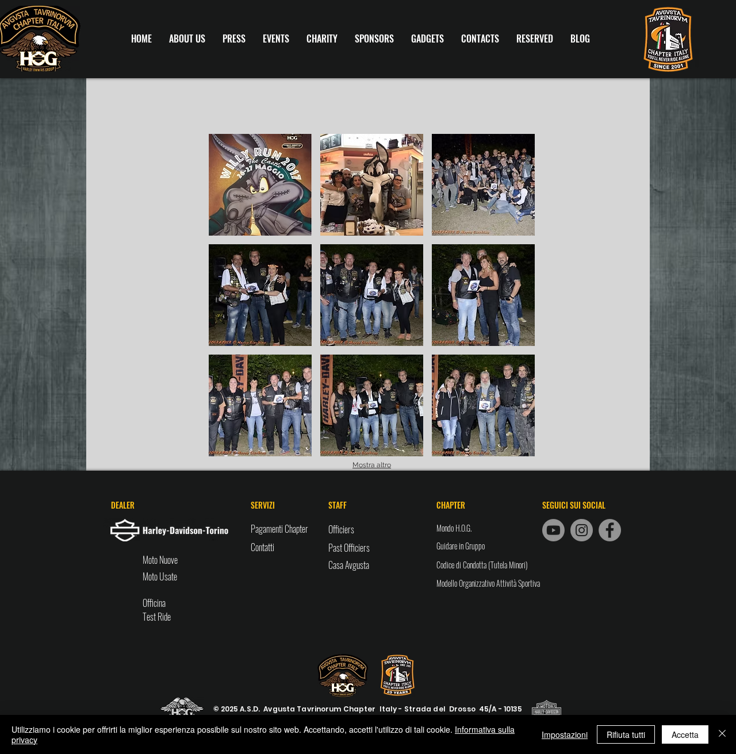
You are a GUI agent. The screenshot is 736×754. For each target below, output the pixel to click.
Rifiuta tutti (626, 734)
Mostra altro (371, 465)
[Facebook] (610, 530)
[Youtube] (553, 530)
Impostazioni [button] (565, 734)
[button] (260, 185)
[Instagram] (581, 530)
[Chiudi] (722, 734)
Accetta (685, 734)
